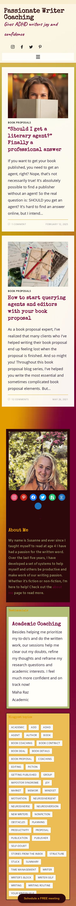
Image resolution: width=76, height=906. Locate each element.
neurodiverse (20, 806)
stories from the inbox (27, 854)
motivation (19, 798)
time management (23, 869)
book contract (49, 743)
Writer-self (45, 877)
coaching (45, 759)
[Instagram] (12, 47)
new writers (19, 814)
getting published (24, 774)
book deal (18, 751)
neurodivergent (44, 798)
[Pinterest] (39, 47)
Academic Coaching (36, 624)
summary (32, 861)
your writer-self (22, 893)
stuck (15, 861)
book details (41, 751)
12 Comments (20, 399)
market (16, 790)
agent (15, 735)
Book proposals (19, 122)
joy (47, 782)
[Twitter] (30, 47)
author (31, 735)
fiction (33, 767)
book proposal (21, 759)
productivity (20, 830)
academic (17, 727)
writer (47, 869)
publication (19, 838)
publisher (41, 838)
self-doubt (19, 846)
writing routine (39, 885)
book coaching (21, 743)
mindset (50, 790)
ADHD (47, 727)
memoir (33, 790)
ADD (33, 727)
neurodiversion (48, 806)
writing (16, 885)
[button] (37, 57)
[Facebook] (21, 47)
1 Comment (19, 224)
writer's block (21, 877)
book (46, 735)
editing (16, 767)
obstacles (18, 822)
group (47, 774)
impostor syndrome (25, 782)
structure (57, 854)
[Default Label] (42, 496)
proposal (42, 830)
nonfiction (42, 814)
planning (38, 822)
